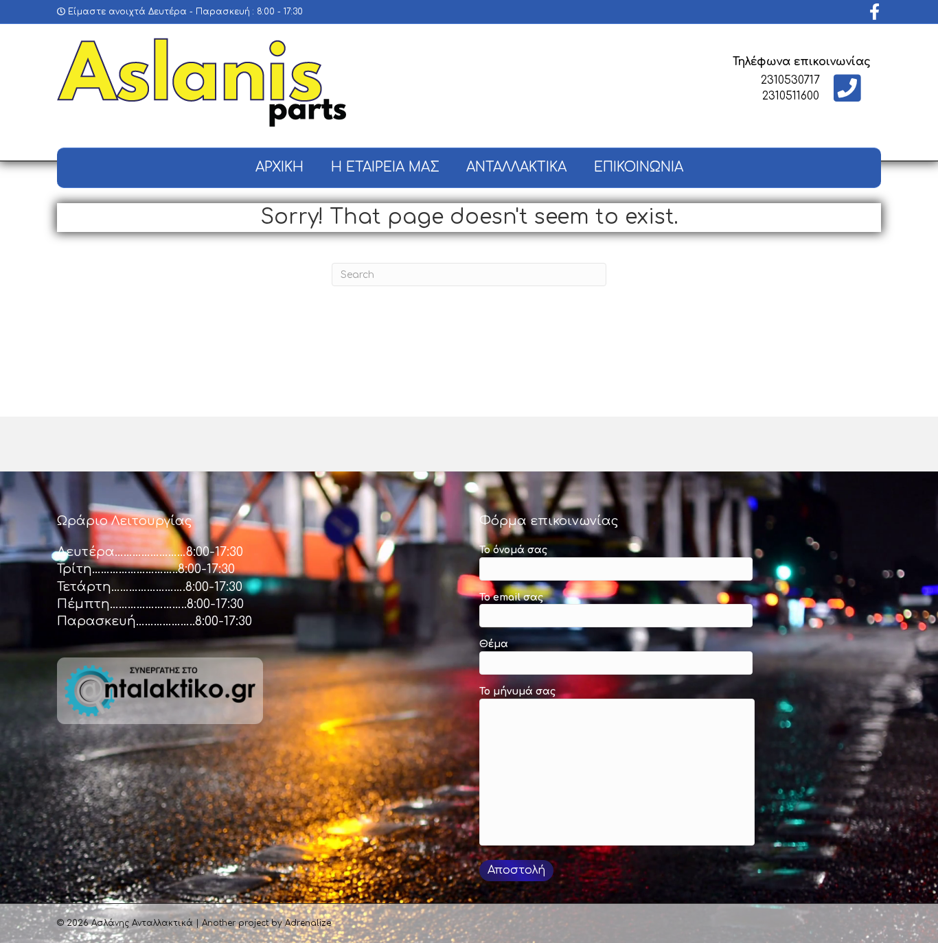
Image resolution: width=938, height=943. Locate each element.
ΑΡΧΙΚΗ (279, 167)
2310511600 (790, 96)
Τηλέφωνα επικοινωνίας (802, 62)
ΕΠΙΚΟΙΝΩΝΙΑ (638, 167)
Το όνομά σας (513, 550)
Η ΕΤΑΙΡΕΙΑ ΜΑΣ (385, 167)
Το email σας (511, 597)
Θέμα (493, 644)
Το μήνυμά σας (517, 691)
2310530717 (790, 80)
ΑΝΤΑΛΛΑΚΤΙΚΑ (516, 167)
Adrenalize (308, 923)
